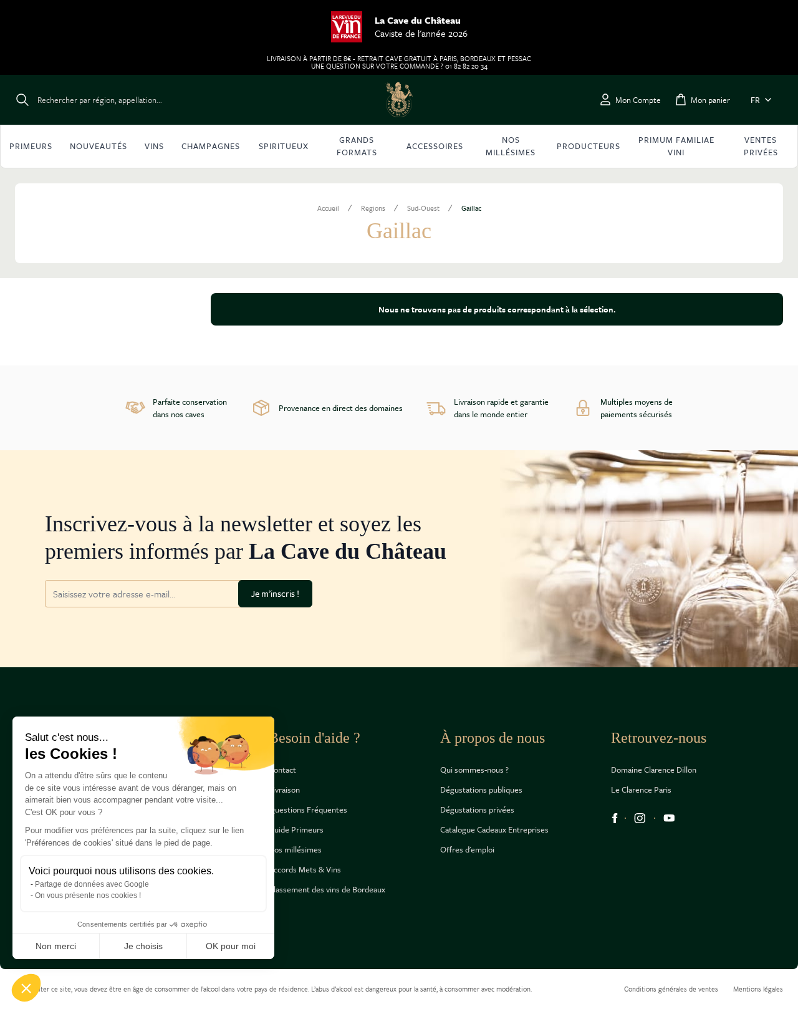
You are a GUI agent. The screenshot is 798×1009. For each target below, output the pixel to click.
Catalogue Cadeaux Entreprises (494, 829)
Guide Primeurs (296, 829)
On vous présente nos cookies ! (88, 895)
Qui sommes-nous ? (474, 769)
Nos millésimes (295, 849)
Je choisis (143, 946)
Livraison (284, 789)
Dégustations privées (477, 809)
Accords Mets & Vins (305, 869)
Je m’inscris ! (275, 593)
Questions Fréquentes (308, 809)
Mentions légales (758, 988)
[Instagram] (640, 818)
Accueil (328, 208)
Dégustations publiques (481, 789)
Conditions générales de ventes (671, 988)
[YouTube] (669, 818)
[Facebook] (614, 818)
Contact (282, 769)
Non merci (56, 946)
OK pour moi (231, 946)
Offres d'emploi (467, 849)
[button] (26, 988)
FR (755, 100)
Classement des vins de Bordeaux (327, 889)
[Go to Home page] (399, 99)
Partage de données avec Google (92, 884)
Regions (373, 208)
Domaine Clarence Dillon (653, 769)
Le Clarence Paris (641, 789)
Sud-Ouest (423, 208)
